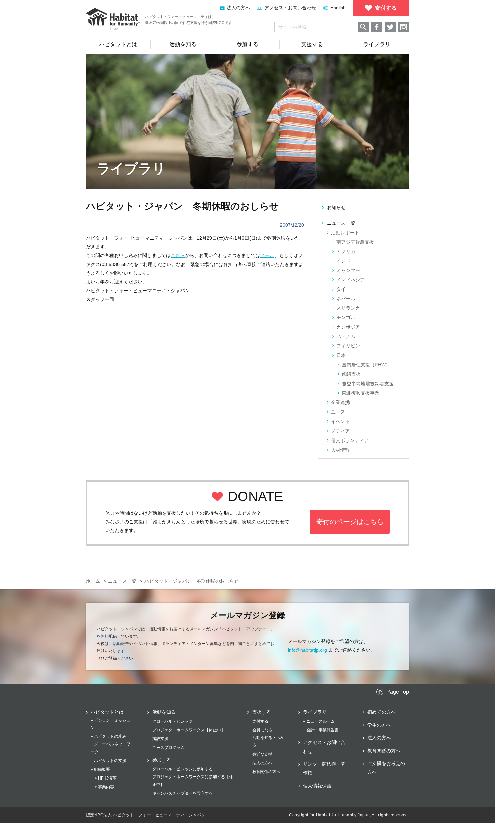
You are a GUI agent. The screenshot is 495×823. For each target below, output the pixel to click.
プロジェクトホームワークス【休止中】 (188, 730)
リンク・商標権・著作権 (324, 768)
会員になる (262, 730)
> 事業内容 (104, 787)
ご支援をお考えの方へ (386, 768)
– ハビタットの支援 (108, 760)
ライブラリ (315, 712)
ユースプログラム (168, 747)
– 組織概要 (100, 769)
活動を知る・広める (268, 741)
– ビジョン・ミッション (110, 724)
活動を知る (164, 712)
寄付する (260, 721)
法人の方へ (262, 763)
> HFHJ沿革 (106, 778)
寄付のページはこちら (350, 521)
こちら (178, 255)
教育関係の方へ (266, 771)
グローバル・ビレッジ (172, 721)
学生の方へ (379, 725)
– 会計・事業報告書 (321, 730)
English (338, 7)
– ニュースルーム (319, 721)
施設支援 (160, 738)
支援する (261, 712)
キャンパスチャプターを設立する (182, 793)
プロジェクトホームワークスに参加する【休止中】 (192, 780)
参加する (161, 760)
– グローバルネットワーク (110, 748)
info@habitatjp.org (307, 650)
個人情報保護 (317, 785)
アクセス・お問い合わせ (290, 7)
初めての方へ (381, 712)
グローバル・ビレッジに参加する (182, 769)
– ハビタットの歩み (108, 736)
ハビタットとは (107, 712)
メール (267, 255)
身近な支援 (262, 754)
